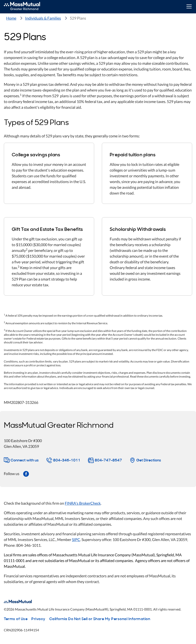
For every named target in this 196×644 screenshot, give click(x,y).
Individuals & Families (43, 18)
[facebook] (26, 473)
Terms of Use (15, 618)
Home (11, 18)
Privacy (38, 618)
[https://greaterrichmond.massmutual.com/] (27, 6)
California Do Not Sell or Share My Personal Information (99, 618)
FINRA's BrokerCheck (83, 503)
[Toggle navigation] (189, 7)
